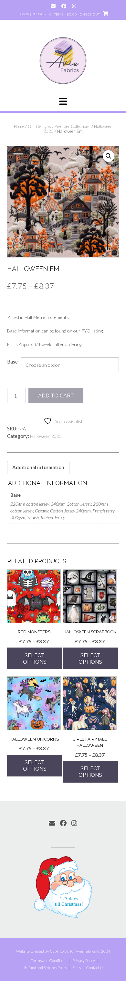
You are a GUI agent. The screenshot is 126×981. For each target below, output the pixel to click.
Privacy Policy (83, 961)
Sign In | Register (32, 14)
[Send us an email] (53, 6)
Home (19, 126)
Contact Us (95, 968)
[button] (63, 101)
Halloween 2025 (46, 436)
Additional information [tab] (38, 467)
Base (12, 361)
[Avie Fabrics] (63, 60)
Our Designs (39, 126)
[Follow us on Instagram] (74, 6)
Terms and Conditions (49, 961)
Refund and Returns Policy (45, 968)
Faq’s (76, 968)
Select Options (35, 658)
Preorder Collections (72, 126)
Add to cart (56, 396)
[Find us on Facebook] (63, 6)
